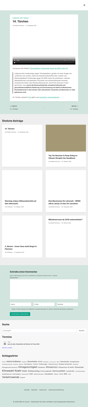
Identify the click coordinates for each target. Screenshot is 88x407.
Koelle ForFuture (19, 25)
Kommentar (14, 278)
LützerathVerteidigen (80, 371)
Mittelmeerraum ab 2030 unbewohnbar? (65, 220)
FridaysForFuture (53, 364)
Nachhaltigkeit (16, 374)
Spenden (34, 390)
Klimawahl (8, 370)
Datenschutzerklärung (56, 390)
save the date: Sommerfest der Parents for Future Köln (24, 344)
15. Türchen (74, 107)
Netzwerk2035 (25, 374)
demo (58, 361)
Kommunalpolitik (46, 371)
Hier (29, 97)
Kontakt (27, 390)
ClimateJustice (52, 361)
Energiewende (74, 361)
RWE (65, 374)
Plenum (56, 374)
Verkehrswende (10, 377)
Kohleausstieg (34, 371)
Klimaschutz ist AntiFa (66, 367)
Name (13, 304)
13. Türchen (14, 107)
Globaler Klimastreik (65, 364)
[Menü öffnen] (84, 5)
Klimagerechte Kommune (10, 367)
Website (60, 304)
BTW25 (40, 361)
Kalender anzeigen (7, 347)
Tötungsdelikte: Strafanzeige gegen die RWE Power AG (49, 68)
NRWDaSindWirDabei (39, 374)
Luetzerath (70, 371)
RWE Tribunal (24, 18)
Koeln (18, 370)
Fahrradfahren (28, 364)
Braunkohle (32, 361)
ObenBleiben (49, 374)
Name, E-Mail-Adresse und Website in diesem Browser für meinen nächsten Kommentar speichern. (43, 309)
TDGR (69, 374)
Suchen (81, 330)
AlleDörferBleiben (13, 361)
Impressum (43, 390)
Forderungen (43, 364)
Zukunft (22, 377)
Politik (61, 374)
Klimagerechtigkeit (27, 367)
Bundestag (45, 361)
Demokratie (64, 361)
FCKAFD (35, 364)
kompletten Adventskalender (49, 97)
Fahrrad (21, 364)
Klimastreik (79, 367)
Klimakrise (16, 18)
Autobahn (24, 361)
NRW (31, 374)
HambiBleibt (75, 364)
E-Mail (36, 304)
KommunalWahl (58, 371)
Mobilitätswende (7, 374)
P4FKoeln (9, 207)
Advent (4, 361)
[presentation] (66, 138)
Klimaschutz (52, 367)
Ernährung (15, 364)
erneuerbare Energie (7, 364)
